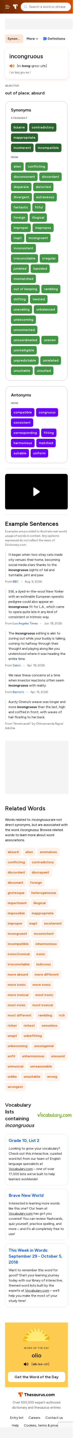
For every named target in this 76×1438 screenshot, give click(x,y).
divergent (21, 197)
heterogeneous (43, 893)
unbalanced (45, 309)
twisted (39, 299)
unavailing (22, 309)
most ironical (42, 1005)
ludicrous (43, 964)
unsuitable (22, 371)
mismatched (23, 279)
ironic (40, 954)
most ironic (44, 995)
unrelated (50, 360)
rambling (51, 289)
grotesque (16, 893)
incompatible (48, 148)
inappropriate (24, 137)
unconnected (24, 330)
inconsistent (23, 248)
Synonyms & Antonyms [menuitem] (15, 39)
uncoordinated (25, 340)
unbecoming (23, 320)
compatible (23, 412)
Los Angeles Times (25, 623)
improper (21, 228)
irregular (49, 258)
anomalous (48, 852)
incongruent (38, 238)
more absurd (18, 974)
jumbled (20, 269)
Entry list (16, 1418)
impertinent (17, 903)
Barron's (18, 692)
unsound (58, 1056)
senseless (49, 1025)
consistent (22, 422)
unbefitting (33, 1036)
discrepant (40, 872)
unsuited (44, 371)
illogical (38, 217)
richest (29, 1025)
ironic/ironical (19, 954)
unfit (11, 1056)
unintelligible (24, 350)
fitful (39, 207)
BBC (15, 581)
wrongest (15, 1087)
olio (36, 1355)
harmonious (23, 443)
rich (62, 1015)
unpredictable (25, 360)
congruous (47, 412)
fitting (49, 433)
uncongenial (44, 1046)
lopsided (40, 269)
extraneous (45, 197)
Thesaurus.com (15, 6)
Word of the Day (36, 1348)
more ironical (18, 995)
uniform (39, 453)
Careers (34, 1418)
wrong (52, 1077)
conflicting (36, 166)
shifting (20, 299)
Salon (17, 665)
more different (47, 974)
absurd (13, 852)
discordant (50, 177)
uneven (50, 340)
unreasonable (41, 1066)
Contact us (54, 1418)
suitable (20, 453)
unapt (12, 1036)
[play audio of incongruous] (11, 65)
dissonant (15, 883)
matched (46, 443)
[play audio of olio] (25, 1364)
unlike (12, 1077)
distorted (43, 187)
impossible (16, 913)
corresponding (25, 433)
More (31, 39)
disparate (21, 187)
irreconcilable (24, 258)
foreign (19, 217)
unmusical (15, 1066)
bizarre (19, 127)
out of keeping (25, 289)
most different (19, 1015)
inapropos (43, 228)
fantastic (21, 207)
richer (12, 1025)
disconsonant (24, 177)
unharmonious (33, 1056)
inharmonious (46, 944)
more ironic (17, 985)
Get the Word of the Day (36, 1377)
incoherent (22, 148)
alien (17, 166)
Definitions (56, 39)
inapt (18, 238)
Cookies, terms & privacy (42, 1425)
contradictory (43, 127)
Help (15, 1425)
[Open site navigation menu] (7, 7)
